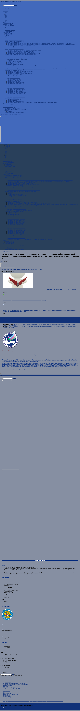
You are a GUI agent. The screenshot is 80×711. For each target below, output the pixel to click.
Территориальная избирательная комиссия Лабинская (10, 1)
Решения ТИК (5, 11)
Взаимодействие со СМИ (12, 63)
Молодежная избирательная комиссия (12, 108)
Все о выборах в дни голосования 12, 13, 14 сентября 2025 (14, 683)
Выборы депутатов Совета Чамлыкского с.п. (16, 97)
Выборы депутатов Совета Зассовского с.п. (15, 88)
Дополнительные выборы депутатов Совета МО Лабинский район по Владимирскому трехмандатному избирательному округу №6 (32, 102)
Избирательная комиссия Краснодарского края (6, 626)
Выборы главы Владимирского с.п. (14, 99)
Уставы (8, 77)
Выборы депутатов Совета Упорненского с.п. (16, 94)
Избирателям (10, 55)
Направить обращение (9, 31)
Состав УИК (7, 10)
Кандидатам (9, 56)
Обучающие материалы (9, 106)
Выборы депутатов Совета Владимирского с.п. (16, 85)
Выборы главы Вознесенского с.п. (14, 79)
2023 (6, 15)
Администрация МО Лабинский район (5, 638)
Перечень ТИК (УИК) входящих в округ (14, 62)
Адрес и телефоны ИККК (10, 30)
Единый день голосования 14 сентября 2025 (13, 39)
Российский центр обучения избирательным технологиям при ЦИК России (7, 632)
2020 (6, 18)
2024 (6, 14)
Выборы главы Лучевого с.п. (12, 100)
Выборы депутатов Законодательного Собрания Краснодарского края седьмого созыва (24, 50)
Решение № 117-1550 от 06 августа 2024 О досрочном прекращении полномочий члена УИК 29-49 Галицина (21, 269)
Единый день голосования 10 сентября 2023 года (14, 42)
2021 (6, 17)
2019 (6, 20)
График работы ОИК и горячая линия (14, 61)
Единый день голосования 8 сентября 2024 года (14, 40)
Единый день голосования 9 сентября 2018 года (14, 98)
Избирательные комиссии (8, 23)
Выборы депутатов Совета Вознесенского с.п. (16, 87)
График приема (8, 27)
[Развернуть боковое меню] (0, 373)
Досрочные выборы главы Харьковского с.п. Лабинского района (19, 73)
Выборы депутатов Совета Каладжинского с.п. (16, 89)
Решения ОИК (10, 60)
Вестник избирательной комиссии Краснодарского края (15, 112)
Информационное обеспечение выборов (15, 58)
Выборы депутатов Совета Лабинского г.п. (15, 83)
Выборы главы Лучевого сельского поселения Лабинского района (20, 46)
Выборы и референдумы (7, 24)
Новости (4, 22)
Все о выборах (8, 682)
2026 (6, 12)
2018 (6, 21)
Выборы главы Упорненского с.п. (13, 81)
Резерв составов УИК (7, 697)
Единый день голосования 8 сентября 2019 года (14, 74)
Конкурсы (7, 110)
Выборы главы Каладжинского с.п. (14, 80)
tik (1, 261)
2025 (6, 13)
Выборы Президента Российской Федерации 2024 (14, 41)
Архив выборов (6, 37)
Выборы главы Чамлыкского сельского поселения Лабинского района (20, 52)
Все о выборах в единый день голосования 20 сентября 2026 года (15, 684)
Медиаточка (9, 111)
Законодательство (8, 33)
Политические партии (9, 36)
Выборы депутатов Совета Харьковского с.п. (16, 95)
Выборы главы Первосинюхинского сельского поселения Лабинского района (22, 65)
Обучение (4, 103)
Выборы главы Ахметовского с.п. (13, 78)
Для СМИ (7, 35)
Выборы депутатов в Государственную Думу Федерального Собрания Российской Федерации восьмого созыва (28, 66)
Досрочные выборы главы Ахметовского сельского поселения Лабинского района (23, 48)
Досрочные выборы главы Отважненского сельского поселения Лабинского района (23, 53)
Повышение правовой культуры (9, 107)
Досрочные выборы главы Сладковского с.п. (16, 82)
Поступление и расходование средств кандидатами (17, 59)
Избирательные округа (9, 25)
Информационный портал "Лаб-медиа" (15, 675)
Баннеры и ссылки (6, 32)
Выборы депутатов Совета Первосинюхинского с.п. (17, 92)
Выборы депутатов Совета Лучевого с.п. (15, 90)
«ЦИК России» (7, 646)
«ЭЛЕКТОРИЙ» (7, 647)
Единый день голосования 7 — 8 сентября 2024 (12, 690)
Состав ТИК (7, 8)
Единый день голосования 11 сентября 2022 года (14, 49)
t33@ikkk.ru (6, 601)
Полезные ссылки (8, 29)
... (37, 573)
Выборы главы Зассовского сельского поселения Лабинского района (20, 51)
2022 (6, 16)
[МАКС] (3, 320)
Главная (4, 678)
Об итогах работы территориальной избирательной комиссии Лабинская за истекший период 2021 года (24, 300)
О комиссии (5, 7)
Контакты (4, 692)
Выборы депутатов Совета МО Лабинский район (16, 72)
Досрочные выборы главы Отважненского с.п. (16, 101)
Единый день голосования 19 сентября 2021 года (14, 64)
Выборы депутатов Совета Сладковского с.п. (16, 93)
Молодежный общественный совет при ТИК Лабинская (15, 109)
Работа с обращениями (7, 26)
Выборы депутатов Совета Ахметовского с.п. (16, 84)
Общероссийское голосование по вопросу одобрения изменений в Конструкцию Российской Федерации (25, 69)
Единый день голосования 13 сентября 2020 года (14, 70)
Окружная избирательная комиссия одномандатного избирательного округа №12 (20, 54)
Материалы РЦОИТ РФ (9, 104)
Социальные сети (8, 34)
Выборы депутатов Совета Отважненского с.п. (16, 91)
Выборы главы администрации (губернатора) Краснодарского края (20, 71)
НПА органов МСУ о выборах (13, 75)
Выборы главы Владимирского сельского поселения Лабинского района (21, 45)
